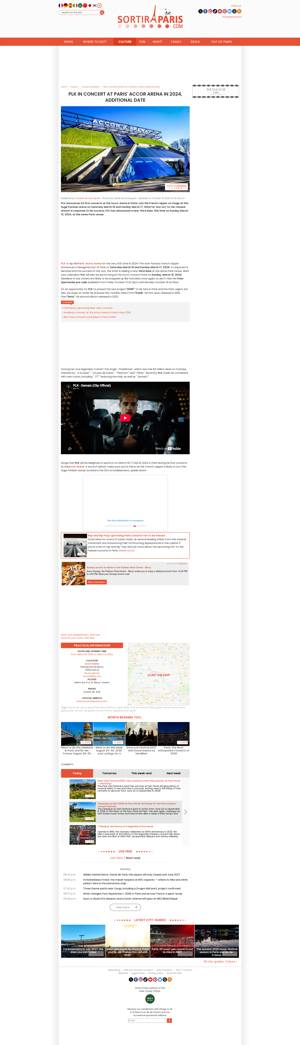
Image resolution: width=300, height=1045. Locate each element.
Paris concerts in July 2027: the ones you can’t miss (83, 951)
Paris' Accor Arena (89, 263)
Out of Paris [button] (221, 42)
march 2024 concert (127, 707)
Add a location (164, 970)
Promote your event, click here (78, 638)
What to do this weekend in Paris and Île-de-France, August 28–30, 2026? (77, 750)
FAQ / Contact (184, 970)
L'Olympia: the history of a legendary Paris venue (125, 826)
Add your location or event (138, 970)
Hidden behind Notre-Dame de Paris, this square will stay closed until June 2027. (131, 874)
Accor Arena (76, 466)
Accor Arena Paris (90, 707)
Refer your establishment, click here (80, 634)
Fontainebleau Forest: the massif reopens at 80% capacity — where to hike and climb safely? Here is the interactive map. (135, 881)
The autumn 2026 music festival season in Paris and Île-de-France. (216, 952)
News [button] (68, 42)
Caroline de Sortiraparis (87, 198)
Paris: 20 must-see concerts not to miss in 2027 (172, 951)
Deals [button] (195, 42)
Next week (174, 773)
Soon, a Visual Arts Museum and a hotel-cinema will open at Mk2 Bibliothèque (130, 898)
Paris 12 (71, 707)
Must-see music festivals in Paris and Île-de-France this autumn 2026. (128, 952)
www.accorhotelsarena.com (92, 701)
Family (176, 42)
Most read (133, 858)
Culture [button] (125, 42)
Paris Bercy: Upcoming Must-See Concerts (88, 308)
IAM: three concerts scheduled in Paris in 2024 (90, 317)
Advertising (114, 970)
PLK (77, 707)
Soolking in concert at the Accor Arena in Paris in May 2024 (97, 312)
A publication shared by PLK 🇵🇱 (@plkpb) (125, 525)
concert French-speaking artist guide (115, 710)
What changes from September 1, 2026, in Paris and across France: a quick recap (132, 893)
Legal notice (138, 973)
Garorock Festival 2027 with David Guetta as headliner (141, 750)
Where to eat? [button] (95, 42)
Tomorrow (109, 773)
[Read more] (127, 550)
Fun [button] (142, 42)
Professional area (232, 16)
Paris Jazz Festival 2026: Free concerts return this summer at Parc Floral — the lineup (139, 782)
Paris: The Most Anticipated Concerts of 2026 (173, 750)
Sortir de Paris (174, 973)
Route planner (92, 673)
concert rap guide (84, 710)
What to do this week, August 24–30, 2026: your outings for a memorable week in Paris (109, 750)
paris (70, 710)
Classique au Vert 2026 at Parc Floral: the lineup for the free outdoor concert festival (137, 805)
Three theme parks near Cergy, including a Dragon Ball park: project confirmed (131, 888)
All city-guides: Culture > (221, 961)
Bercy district (108, 707)
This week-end (141, 773)
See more (123, 907)
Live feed (116, 858)
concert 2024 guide (150, 707)
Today (77, 773)
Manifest (123, 973)
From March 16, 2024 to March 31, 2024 (92, 654)
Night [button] (157, 42)
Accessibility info (92, 676)
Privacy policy (155, 973)
